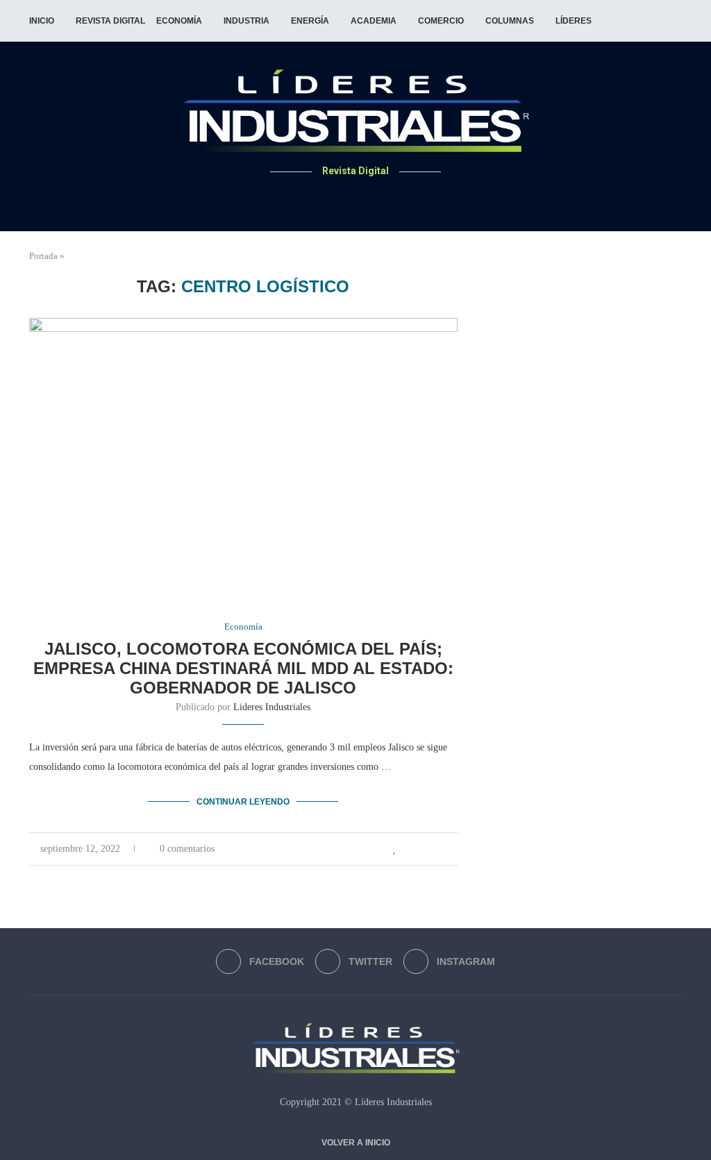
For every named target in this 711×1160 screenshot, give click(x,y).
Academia (373, 21)
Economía (179, 21)
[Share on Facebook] (410, 849)
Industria (246, 21)
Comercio (441, 21)
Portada (43, 256)
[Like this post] (394, 849)
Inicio (41, 21)
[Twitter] (356, 197)
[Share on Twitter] (424, 849)
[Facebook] (339, 197)
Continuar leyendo (243, 802)
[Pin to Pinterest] (439, 849)
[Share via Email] (454, 849)
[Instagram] (372, 197)
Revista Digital (110, 21)
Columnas (509, 21)
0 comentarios (187, 848)
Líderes (573, 21)
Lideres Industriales (271, 707)
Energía (310, 21)
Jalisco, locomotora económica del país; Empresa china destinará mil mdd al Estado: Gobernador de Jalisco (243, 668)
